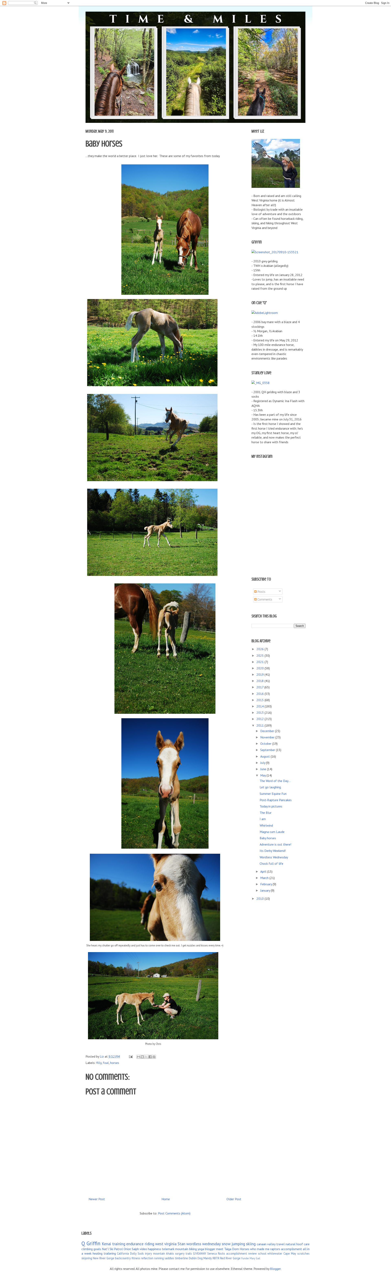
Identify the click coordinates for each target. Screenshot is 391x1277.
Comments (264, 599)
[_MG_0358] (261, 383)
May (263, 775)
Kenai (106, 1243)
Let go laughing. (270, 787)
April (263, 871)
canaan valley (266, 1244)
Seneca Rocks (216, 1253)
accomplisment (291, 1249)
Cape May (289, 1253)
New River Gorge (103, 1258)
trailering (110, 1253)
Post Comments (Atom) (174, 1213)
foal (106, 1063)
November (267, 737)
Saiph (135, 1249)
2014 (260, 706)
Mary (252, 1258)
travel (280, 1244)
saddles (169, 1258)
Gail (258, 1258)
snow (226, 1243)
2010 (260, 898)
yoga (201, 1249)
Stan (181, 1243)
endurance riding (140, 1243)
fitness (136, 1258)
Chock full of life (271, 863)
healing (97, 1253)
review (252, 1253)
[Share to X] (146, 1057)
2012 (260, 719)
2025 (260, 655)
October (266, 743)
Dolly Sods (137, 1253)
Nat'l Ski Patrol (112, 1249)
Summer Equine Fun (273, 794)
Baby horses (268, 838)
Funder (245, 1258)
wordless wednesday (203, 1243)
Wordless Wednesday (274, 857)
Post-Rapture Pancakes (276, 800)
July (263, 763)
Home (165, 1199)
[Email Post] (130, 1056)
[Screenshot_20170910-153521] (275, 252)
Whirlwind (266, 825)
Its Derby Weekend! (273, 851)
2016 (260, 694)
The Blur (265, 813)
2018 (260, 681)
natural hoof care (298, 1244)
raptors (275, 1249)
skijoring (86, 1258)
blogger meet (214, 1249)
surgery (180, 1253)
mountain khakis (163, 1253)
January (265, 890)
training (118, 1243)
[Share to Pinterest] (154, 1057)
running (159, 1258)
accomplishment (236, 1253)
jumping (238, 1243)
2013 (260, 713)
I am (263, 819)
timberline (181, 1258)
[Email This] (138, 1057)
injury (148, 1253)
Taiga (227, 1249)
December (267, 731)
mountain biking (186, 1249)
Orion (127, 1249)
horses (114, 1063)
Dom (235, 1249)
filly (98, 1063)
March (264, 878)
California (123, 1253)
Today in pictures (271, 806)
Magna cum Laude (272, 832)
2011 (260, 725)
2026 (260, 649)
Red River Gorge (230, 1258)
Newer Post (97, 1199)
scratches (303, 1253)
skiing (251, 1243)
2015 (260, 700)
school (262, 1253)
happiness (154, 1249)
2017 (260, 687)
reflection (147, 1258)
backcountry (123, 1258)
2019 (260, 674)
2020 (260, 668)
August (265, 756)
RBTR (216, 1258)
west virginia (166, 1243)
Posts (261, 592)
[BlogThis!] (142, 1057)
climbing (87, 1249)
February (266, 884)
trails (189, 1253)
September (268, 750)
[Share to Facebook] (150, 1057)
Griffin (93, 1243)
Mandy (207, 1258)
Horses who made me (254, 1249)
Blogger (275, 1269)
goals (97, 1249)
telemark (168, 1249)
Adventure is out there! (275, 844)
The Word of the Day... (275, 781)
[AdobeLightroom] (265, 313)
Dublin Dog (196, 1258)
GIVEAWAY (199, 1253)
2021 (260, 662)
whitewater (274, 1253)
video (143, 1249)
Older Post (233, 1199)
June (263, 769)
